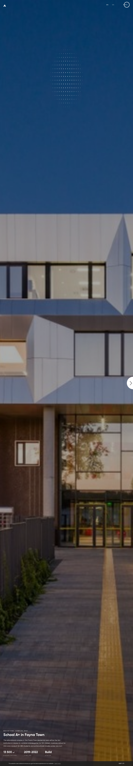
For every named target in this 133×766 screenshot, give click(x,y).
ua (113, 4)
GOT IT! (121, 763)
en (107, 4)
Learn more (57, 763)
